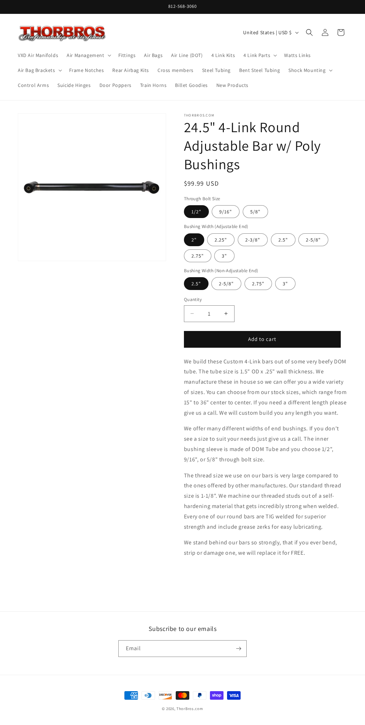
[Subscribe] (238, 648)
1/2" (196, 211)
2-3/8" (252, 240)
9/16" (225, 211)
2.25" (221, 240)
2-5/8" (313, 240)
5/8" (255, 211)
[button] (88, 55)
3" (224, 256)
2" (194, 240)
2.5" (283, 240)
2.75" (197, 256)
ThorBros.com (189, 708)
